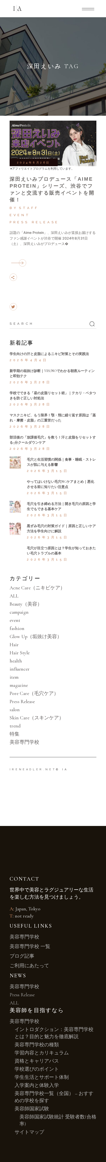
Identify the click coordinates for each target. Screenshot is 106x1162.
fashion (17, 628)
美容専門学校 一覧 (30, 947)
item (14, 677)
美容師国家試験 (32, 1109)
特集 (14, 734)
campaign (19, 612)
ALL (14, 596)
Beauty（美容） (26, 604)
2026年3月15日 (48, 471)
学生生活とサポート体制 (42, 1077)
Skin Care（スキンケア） (37, 718)
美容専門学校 (24, 742)
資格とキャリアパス (37, 1061)
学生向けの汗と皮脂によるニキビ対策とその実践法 (49, 354)
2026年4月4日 (29, 360)
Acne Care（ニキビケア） (37, 588)
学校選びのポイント (37, 1069)
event (20, 215)
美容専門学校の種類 (37, 1045)
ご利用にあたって (29, 966)
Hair (14, 645)
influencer (20, 669)
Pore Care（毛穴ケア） (34, 693)
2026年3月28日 (31, 382)
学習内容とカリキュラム (42, 1053)
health (16, 661)
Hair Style (20, 653)
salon (15, 710)
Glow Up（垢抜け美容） (36, 637)
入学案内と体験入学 (37, 1085)
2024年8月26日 (33, 162)
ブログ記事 (22, 956)
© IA (62, 769)
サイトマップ (29, 1132)
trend (15, 726)
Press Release (34, 222)
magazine (19, 685)
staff (28, 208)
